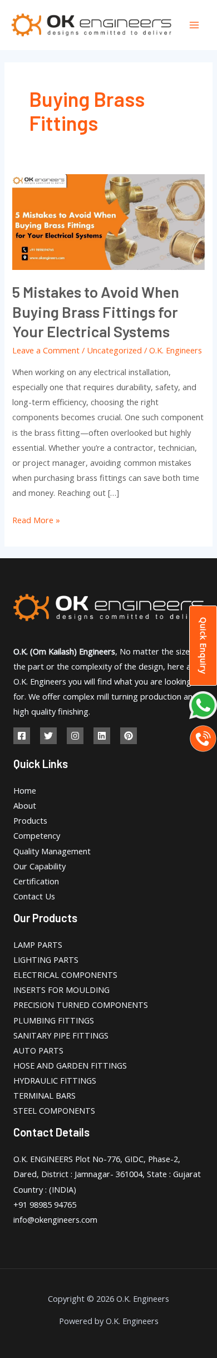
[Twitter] (48, 735)
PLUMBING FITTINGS (53, 1020)
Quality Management (52, 851)
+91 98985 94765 (44, 1204)
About (24, 805)
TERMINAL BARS (44, 1095)
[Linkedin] (101, 735)
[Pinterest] (128, 735)
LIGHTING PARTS (45, 959)
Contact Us (34, 896)
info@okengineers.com (55, 1219)
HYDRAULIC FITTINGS (54, 1080)
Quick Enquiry (203, 645)
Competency (36, 835)
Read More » (36, 519)
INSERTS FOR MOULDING (61, 989)
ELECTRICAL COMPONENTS (65, 974)
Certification (36, 881)
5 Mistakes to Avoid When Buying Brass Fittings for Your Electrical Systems (95, 311)
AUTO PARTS (38, 1050)
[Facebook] (21, 735)
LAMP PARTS (37, 944)
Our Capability (39, 866)
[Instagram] (75, 735)
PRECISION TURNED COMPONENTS (80, 1004)
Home (24, 790)
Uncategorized (114, 350)
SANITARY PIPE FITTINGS (60, 1035)
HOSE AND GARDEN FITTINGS (70, 1065)
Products (30, 820)
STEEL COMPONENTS (54, 1110)
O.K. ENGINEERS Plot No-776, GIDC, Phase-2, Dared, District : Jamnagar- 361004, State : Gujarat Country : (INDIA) (107, 1173)
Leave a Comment (46, 350)
